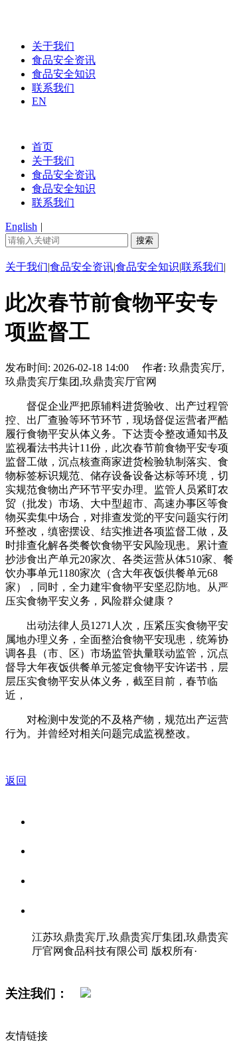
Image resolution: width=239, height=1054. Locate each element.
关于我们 (53, 46)
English (21, 226)
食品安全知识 (64, 74)
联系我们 (53, 87)
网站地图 (58, 964)
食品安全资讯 (64, 60)
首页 (42, 146)
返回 (16, 780)
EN (39, 101)
